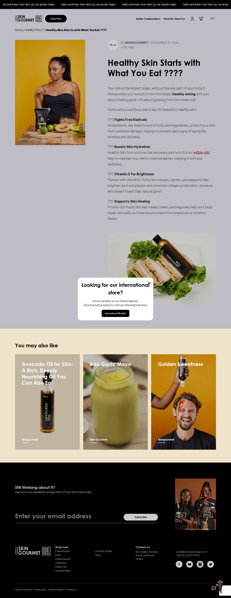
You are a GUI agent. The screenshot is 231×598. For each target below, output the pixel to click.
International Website (115, 313)
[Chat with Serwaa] (213, 588)
